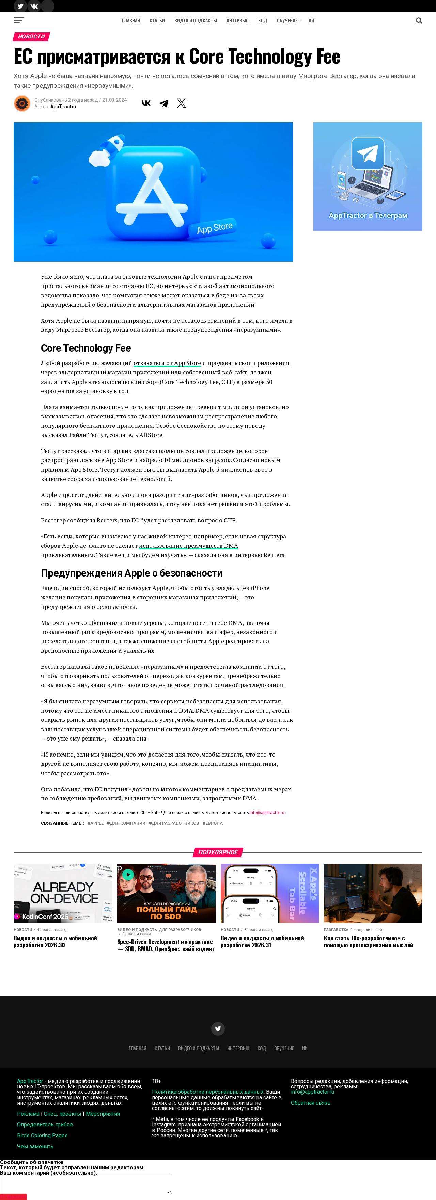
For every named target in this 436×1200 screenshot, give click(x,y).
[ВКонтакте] (146, 103)
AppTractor (63, 106)
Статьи (157, 20)
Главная (131, 20)
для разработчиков (175, 823)
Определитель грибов (45, 1124)
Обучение (287, 20)
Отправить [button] (13, 1197)
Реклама (28, 1113)
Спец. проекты (62, 1113)
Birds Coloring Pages (42, 1135)
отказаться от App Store (167, 363)
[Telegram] (164, 103)
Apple (97, 823)
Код (262, 20)
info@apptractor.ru (267, 812)
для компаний (127, 823)
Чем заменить (35, 1146)
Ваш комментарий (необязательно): (48, 1173)
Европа (214, 823)
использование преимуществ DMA (188, 545)
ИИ (311, 20)
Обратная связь (310, 1103)
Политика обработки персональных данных (208, 1092)
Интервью (238, 20)
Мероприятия (103, 1113)
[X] (181, 103)
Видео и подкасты (195, 20)
